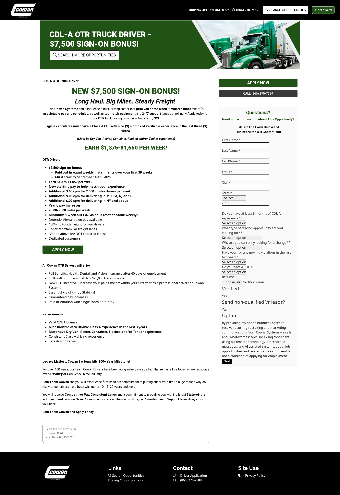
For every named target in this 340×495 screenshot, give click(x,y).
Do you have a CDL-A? (238, 267)
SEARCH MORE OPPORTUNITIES (86, 55)
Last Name (231, 150)
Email (227, 172)
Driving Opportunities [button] (208, 10)
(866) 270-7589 (246, 10)
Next (227, 361)
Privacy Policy (254, 475)
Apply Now (63, 249)
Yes (224, 296)
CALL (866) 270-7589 (258, 93)
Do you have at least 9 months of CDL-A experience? (251, 215)
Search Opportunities (127, 475)
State (227, 193)
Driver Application (193, 475)
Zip (225, 203)
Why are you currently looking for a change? (256, 242)
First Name (231, 140)
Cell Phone (231, 161)
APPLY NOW (323, 10)
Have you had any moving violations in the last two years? (256, 254)
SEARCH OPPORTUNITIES (287, 10)
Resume (228, 277)
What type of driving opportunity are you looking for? (252, 230)
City (226, 182)
